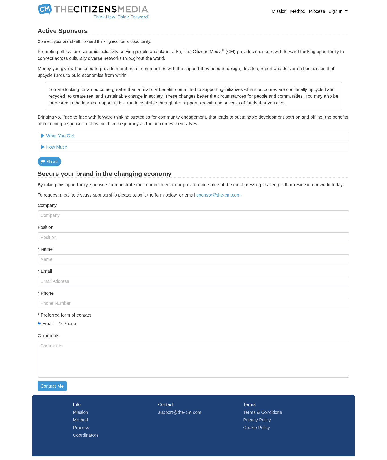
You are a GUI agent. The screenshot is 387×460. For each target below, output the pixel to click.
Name (45, 249)
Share (51, 161)
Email (45, 271)
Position (45, 227)
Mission (279, 11)
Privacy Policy (257, 419)
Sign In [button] (336, 11)
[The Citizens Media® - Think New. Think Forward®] (94, 11)
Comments (48, 335)
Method (297, 11)
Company (47, 205)
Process (317, 11)
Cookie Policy (256, 427)
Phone (46, 293)
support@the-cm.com (179, 412)
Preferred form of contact (64, 315)
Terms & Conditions (262, 412)
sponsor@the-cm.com (218, 194)
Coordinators (86, 435)
